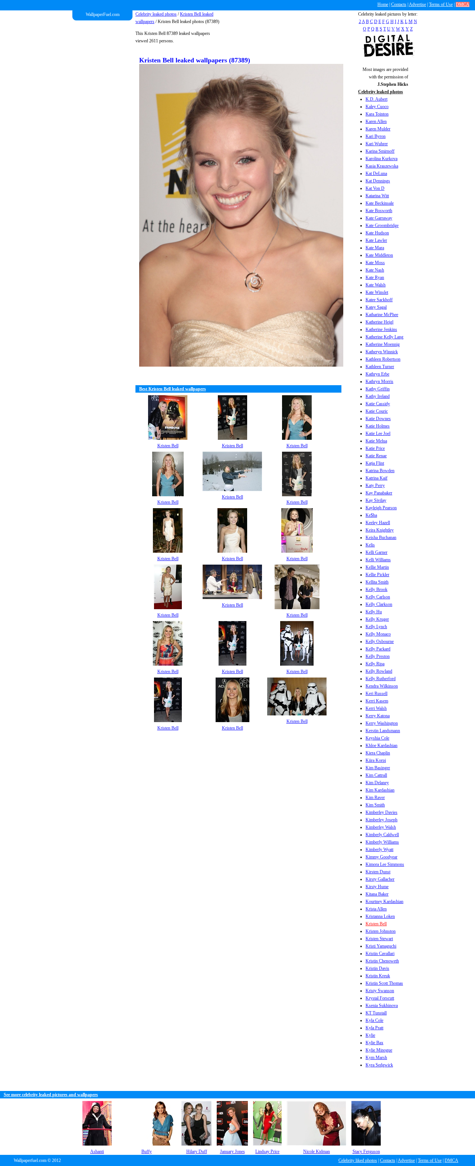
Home (382, 4)
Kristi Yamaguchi (381, 946)
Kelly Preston (378, 656)
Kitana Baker (377, 894)
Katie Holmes (378, 426)
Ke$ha (371, 515)
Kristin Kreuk (378, 975)
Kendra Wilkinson (382, 686)
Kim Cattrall (376, 775)
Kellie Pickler (377, 574)
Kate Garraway (379, 218)
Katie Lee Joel (378, 433)
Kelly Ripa (375, 663)
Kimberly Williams (382, 842)
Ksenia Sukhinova (382, 1005)
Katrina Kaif (376, 478)
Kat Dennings (378, 180)
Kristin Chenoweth (382, 961)
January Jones (232, 1151)
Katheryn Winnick (382, 351)
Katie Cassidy (378, 403)
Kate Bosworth (379, 210)
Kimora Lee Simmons (385, 864)
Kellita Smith (377, 582)
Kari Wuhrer (377, 143)
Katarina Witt (377, 195)
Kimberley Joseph (381, 819)
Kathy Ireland (378, 396)
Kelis (370, 545)
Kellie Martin (377, 567)
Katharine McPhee (382, 314)
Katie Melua (376, 441)
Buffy (146, 1151)
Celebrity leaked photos (156, 14)
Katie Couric (377, 411)
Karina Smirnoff (380, 151)
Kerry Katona (378, 715)
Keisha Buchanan (381, 537)
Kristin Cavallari (380, 953)
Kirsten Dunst (378, 871)
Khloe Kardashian (381, 745)
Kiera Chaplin (378, 753)
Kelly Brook (376, 589)
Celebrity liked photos (357, 1160)
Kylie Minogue (379, 1050)
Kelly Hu (374, 611)
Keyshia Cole (377, 738)
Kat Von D (375, 188)
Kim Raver (375, 797)
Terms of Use (441, 4)
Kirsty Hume (377, 886)
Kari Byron (376, 136)
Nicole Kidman (316, 1151)
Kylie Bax (374, 1042)
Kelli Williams (378, 559)
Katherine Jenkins (381, 329)
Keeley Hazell (378, 522)
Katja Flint (375, 463)
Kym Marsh (376, 1057)
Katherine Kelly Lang (384, 337)
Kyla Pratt (374, 1027)
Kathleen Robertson (383, 359)
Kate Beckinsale (380, 203)
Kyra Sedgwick (379, 1065)
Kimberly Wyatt (379, 849)
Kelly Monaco (378, 634)
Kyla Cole (374, 1020)
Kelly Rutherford (381, 678)
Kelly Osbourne (380, 641)
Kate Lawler (376, 240)
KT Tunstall (376, 1013)
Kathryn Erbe (377, 374)
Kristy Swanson (380, 990)
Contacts (398, 4)
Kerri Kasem (377, 701)
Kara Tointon (377, 114)
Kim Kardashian (380, 790)
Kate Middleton (379, 255)
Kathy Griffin (378, 389)
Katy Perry (375, 485)
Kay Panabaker (379, 493)
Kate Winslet (377, 292)
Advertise (417, 4)
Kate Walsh (376, 285)
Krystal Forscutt (380, 998)
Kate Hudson (377, 233)
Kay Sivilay (376, 500)
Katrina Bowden (380, 470)
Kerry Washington (382, 723)
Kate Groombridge (382, 225)
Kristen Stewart (379, 938)
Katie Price (375, 448)
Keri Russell (376, 693)
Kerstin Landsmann (383, 730)
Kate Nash (375, 270)
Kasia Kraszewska (382, 166)
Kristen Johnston (381, 931)
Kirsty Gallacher (380, 879)
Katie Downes (378, 418)
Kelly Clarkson (379, 604)
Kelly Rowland (379, 671)
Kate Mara (375, 247)
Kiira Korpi (376, 760)
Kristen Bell (376, 923)
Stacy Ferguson (366, 1151)
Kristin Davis (377, 968)
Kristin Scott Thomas (384, 983)
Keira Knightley (380, 530)
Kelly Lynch (376, 626)
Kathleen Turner (380, 366)
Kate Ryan (375, 277)
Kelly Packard (378, 649)
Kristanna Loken (380, 916)
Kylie (370, 1035)
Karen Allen (376, 121)
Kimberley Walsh (381, 827)
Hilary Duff (196, 1151)
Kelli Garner (376, 552)
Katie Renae (376, 455)
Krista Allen (376, 909)
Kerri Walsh (376, 708)
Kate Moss (375, 262)
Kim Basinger (378, 767)
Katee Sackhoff (379, 299)
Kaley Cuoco (377, 106)
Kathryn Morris (379, 381)
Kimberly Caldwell (382, 834)
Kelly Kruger (377, 619)
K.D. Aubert (376, 99)
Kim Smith (375, 805)
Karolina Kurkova (381, 158)
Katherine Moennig (383, 344)
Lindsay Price (267, 1151)
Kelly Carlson (378, 597)
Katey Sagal (376, 307)
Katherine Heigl (379, 322)
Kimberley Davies (381, 812)
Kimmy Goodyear (381, 857)
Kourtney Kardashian (384, 901)
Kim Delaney (377, 782)
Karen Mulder (378, 128)
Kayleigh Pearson (381, 507)
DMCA (462, 4)
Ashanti (97, 1151)
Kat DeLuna (376, 173)
